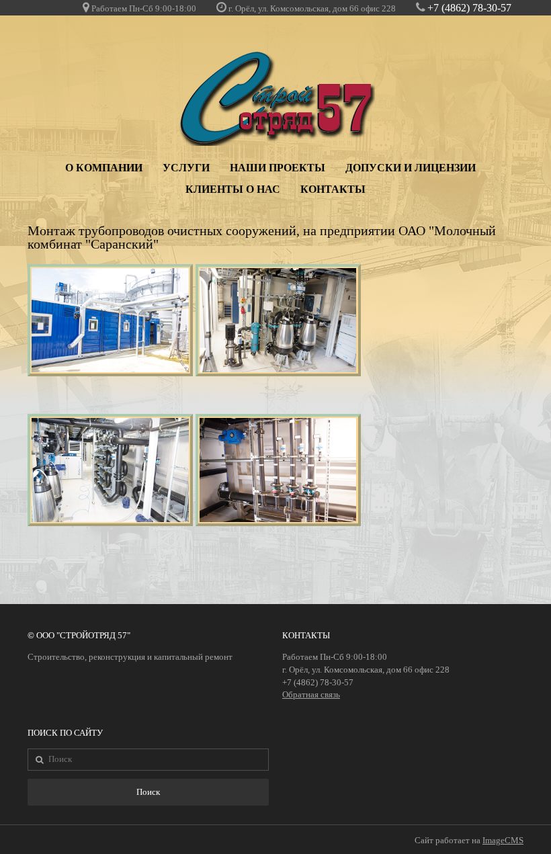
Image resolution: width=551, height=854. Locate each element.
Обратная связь (311, 694)
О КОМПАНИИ (103, 168)
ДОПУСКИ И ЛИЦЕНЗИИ (410, 168)
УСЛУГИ (186, 168)
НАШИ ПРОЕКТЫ (277, 168)
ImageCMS (502, 840)
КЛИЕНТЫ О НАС (232, 189)
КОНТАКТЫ (333, 189)
